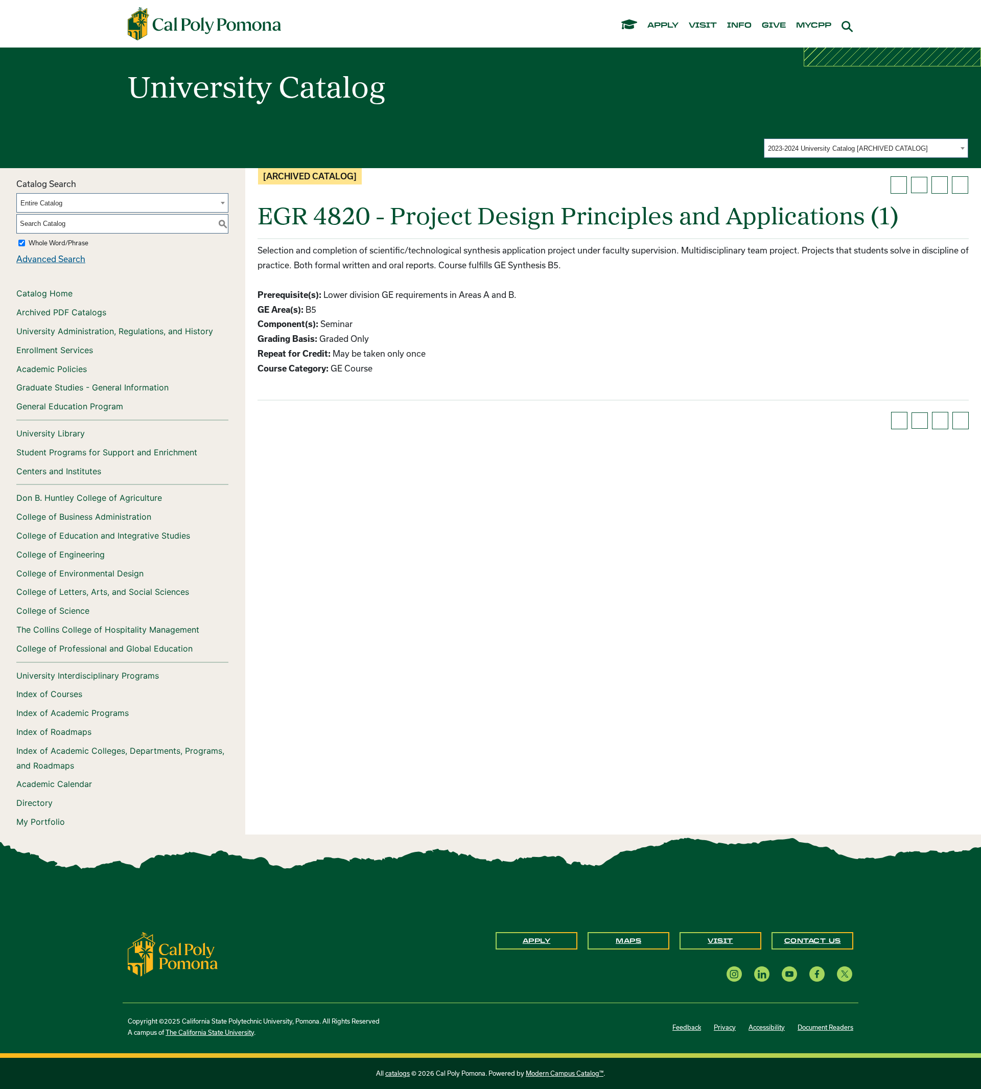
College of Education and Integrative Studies (103, 535)
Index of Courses (49, 694)
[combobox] (866, 148)
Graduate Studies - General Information (92, 387)
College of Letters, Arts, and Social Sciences (102, 592)
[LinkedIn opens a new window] (761, 974)
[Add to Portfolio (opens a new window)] (899, 185)
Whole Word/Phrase (58, 242)
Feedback (686, 1027)
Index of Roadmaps (53, 732)
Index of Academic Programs (72, 713)
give (774, 25)
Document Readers (825, 1027)
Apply (537, 940)
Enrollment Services (54, 350)
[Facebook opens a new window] (817, 974)
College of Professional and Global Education (104, 648)
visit (703, 25)
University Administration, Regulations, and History (114, 331)
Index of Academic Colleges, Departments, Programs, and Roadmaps (120, 758)
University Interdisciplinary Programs (87, 675)
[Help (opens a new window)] (960, 185)
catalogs (397, 1073)
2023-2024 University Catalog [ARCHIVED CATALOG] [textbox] (848, 148)
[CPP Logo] (173, 953)
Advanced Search (50, 259)
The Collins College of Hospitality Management (107, 629)
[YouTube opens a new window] (789, 974)
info (739, 25)
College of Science (52, 611)
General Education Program (69, 406)
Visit (720, 940)
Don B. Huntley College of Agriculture (89, 498)
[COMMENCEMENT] (629, 23)
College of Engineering (60, 554)
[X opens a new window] (844, 974)
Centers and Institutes (58, 471)
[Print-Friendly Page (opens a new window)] (939, 185)
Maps (628, 940)
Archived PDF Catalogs (61, 312)
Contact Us (812, 940)
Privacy (725, 1027)
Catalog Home (44, 293)
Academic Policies (51, 369)
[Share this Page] (919, 185)
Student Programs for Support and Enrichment (106, 452)
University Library (50, 433)
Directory (34, 803)
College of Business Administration (83, 517)
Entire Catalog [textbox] (41, 203)
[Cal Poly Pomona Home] (204, 24)
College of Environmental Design (80, 573)
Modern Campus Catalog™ (564, 1073)
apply (663, 25)
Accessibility (767, 1027)
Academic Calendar (54, 784)
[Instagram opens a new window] (734, 974)
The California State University (210, 1032)
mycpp (813, 25)
